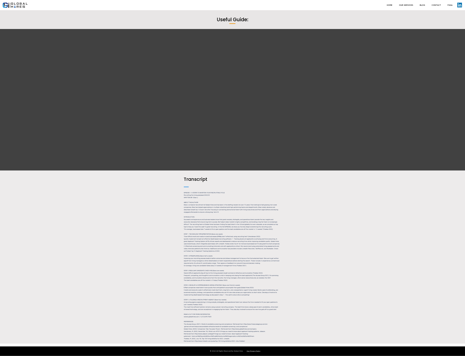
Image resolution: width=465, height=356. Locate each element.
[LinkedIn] (459, 5)
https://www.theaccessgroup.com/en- (255, 324)
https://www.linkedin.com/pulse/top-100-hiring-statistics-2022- (214, 341)
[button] (406, 5)
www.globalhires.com (192, 317)
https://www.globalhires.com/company (244, 329)
